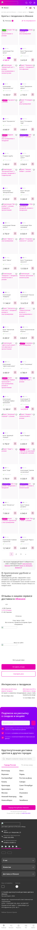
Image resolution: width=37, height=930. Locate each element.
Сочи (21, 789)
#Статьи (14, 689)
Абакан (6, 8)
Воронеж (5, 774)
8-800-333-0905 (26, 813)
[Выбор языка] (30, 8)
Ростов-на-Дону (25, 778)
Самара (22, 782)
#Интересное (6, 689)
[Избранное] (30, 3)
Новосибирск (6, 800)
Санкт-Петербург (26, 785)
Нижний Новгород (8, 796)
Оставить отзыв (18, 667)
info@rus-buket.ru (10, 842)
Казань (4, 782)
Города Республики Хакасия (18, 808)
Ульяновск (23, 793)
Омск (21, 771)
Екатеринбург (6, 778)
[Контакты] (34, 8)
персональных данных (19, 729)
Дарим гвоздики (7, 691)
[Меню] (34, 3)
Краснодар (5, 785)
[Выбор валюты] (26, 8)
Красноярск (6, 789)
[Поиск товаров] (26, 3)
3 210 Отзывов (6, 610)
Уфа (20, 796)
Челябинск (23, 800)
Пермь (22, 774)
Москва (4, 793)
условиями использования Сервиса (23, 733)
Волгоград (5, 771)
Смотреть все (18, 674)
